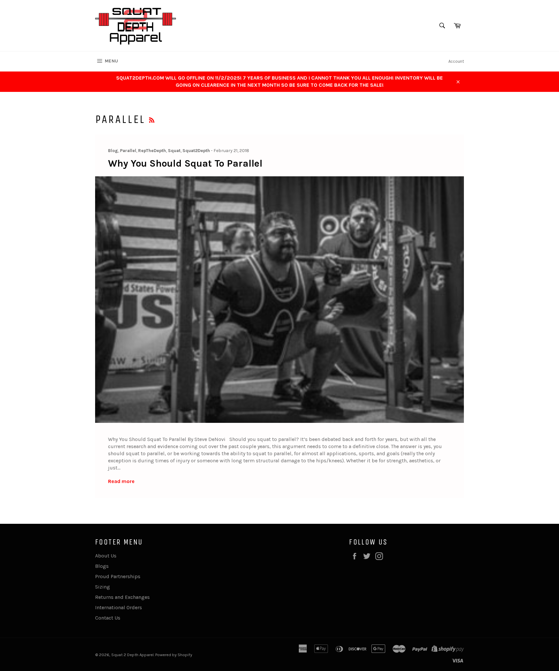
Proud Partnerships (117, 576)
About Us (105, 556)
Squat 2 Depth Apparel (132, 654)
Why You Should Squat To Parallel (185, 163)
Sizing (102, 587)
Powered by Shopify (173, 654)
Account (456, 61)
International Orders (118, 607)
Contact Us (107, 618)
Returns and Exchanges (122, 597)
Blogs (102, 566)
